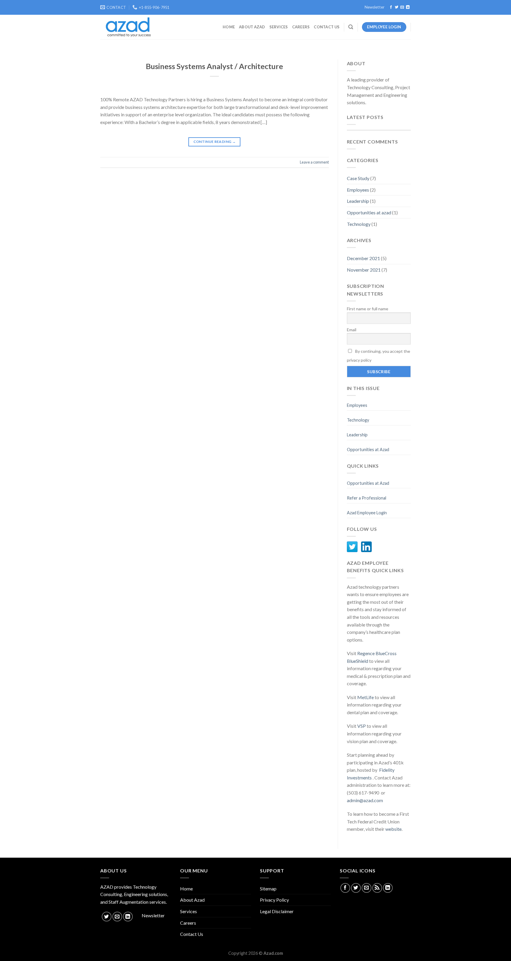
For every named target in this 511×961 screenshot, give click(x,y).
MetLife (366, 697)
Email (351, 329)
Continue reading (214, 141)
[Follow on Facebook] (391, 7)
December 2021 (363, 258)
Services (278, 27)
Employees (358, 189)
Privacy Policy (274, 900)
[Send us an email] (402, 7)
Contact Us (326, 27)
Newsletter (374, 7)
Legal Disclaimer (277, 911)
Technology (359, 224)
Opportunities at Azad (368, 449)
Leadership (358, 201)
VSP (361, 726)
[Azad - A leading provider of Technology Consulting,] (126, 27)
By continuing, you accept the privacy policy (378, 356)
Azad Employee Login (367, 512)
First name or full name (367, 308)
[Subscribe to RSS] (377, 888)
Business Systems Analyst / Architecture (214, 66)
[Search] (350, 27)
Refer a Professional (366, 497)
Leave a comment (314, 162)
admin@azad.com (365, 800)
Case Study (358, 178)
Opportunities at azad (369, 212)
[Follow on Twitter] (396, 7)
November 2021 (364, 270)
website (393, 829)
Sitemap (268, 888)
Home (229, 27)
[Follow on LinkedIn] (408, 7)
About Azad (252, 27)
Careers (301, 27)
